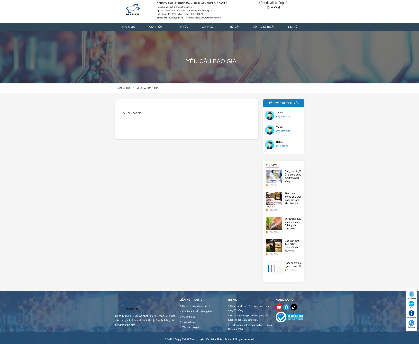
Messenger (411, 298)
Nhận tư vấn (411, 317)
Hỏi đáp (234, 26)
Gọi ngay (411, 327)
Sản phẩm (208, 26)
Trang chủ (129, 26)
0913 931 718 (282, 146)
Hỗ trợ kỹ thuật (263, 26)
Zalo (411, 308)
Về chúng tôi (188, 316)
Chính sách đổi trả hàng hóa (197, 311)
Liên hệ (292, 26)
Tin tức (183, 26)
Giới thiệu (156, 26)
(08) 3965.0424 (283, 116)
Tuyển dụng (188, 322)
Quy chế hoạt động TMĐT (196, 306)
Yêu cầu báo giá (190, 327)
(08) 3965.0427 (283, 131)
